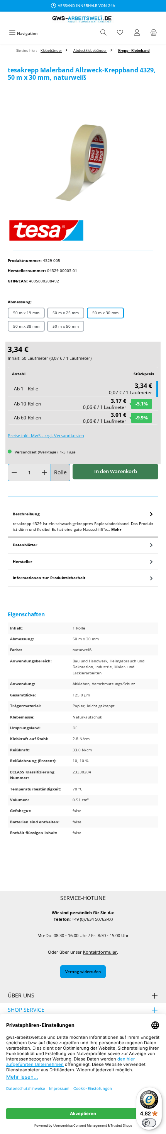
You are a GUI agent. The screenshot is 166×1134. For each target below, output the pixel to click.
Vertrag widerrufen (83, 971)
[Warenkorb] (153, 33)
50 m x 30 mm (105, 312)
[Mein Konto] (137, 33)
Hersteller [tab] (22, 561)
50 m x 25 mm (66, 312)
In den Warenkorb (115, 471)
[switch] (149, 1123)
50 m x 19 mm (26, 312)
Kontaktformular (100, 952)
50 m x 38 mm (26, 326)
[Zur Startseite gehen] (83, 19)
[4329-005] (82, 162)
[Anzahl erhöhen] (44, 472)
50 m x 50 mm (66, 326)
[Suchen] (103, 33)
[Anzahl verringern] (14, 472)
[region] (83, 162)
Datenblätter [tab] (25, 544)
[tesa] (83, 230)
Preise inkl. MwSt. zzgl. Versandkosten (46, 435)
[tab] (83, 521)
